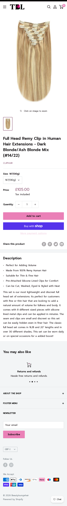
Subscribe (14, 434)
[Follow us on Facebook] (5, 465)
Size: (11, 174)
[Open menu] (4, 7)
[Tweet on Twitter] (56, 244)
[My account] (55, 7)
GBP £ (7, 449)
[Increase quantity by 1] (35, 204)
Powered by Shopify (13, 499)
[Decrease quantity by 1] (18, 204)
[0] (61, 7)
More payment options (33, 233)
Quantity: (8, 204)
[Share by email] (62, 244)
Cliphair (8, 163)
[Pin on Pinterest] (50, 244)
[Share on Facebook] (44, 244)
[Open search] (49, 7)
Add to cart (33, 216)
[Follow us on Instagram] (11, 465)
